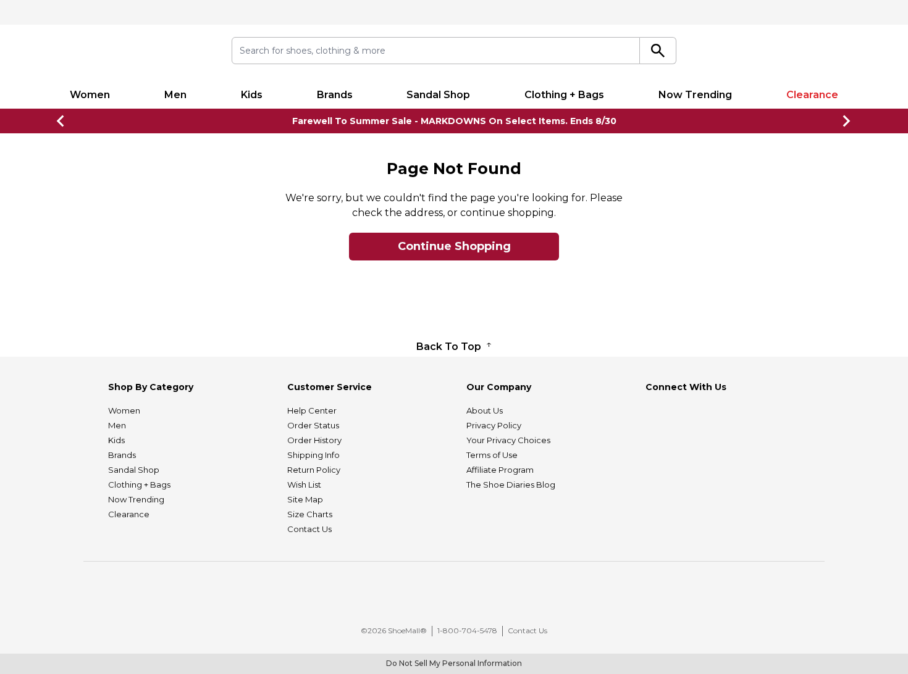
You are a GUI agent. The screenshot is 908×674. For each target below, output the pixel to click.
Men (175, 95)
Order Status (313, 425)
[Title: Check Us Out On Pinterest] (711, 412)
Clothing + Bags (564, 95)
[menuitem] (90, 95)
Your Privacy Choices (508, 440)
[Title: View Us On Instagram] (683, 412)
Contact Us (309, 529)
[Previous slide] (61, 121)
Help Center (312, 410)
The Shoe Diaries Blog (510, 484)
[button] (460, 597)
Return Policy (313, 470)
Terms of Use (492, 455)
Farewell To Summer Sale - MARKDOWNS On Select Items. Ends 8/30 (454, 121)
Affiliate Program (500, 470)
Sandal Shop (438, 95)
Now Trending (695, 95)
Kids (252, 95)
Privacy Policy (493, 425)
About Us (484, 410)
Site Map (305, 499)
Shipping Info (313, 455)
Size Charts (309, 514)
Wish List (304, 484)
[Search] (658, 50)
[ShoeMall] (125, 52)
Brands (335, 95)
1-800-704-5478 (467, 630)
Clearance (812, 95)
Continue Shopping (454, 246)
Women (90, 95)
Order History (314, 440)
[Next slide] (846, 121)
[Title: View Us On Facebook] (654, 412)
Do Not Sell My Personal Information (454, 663)
